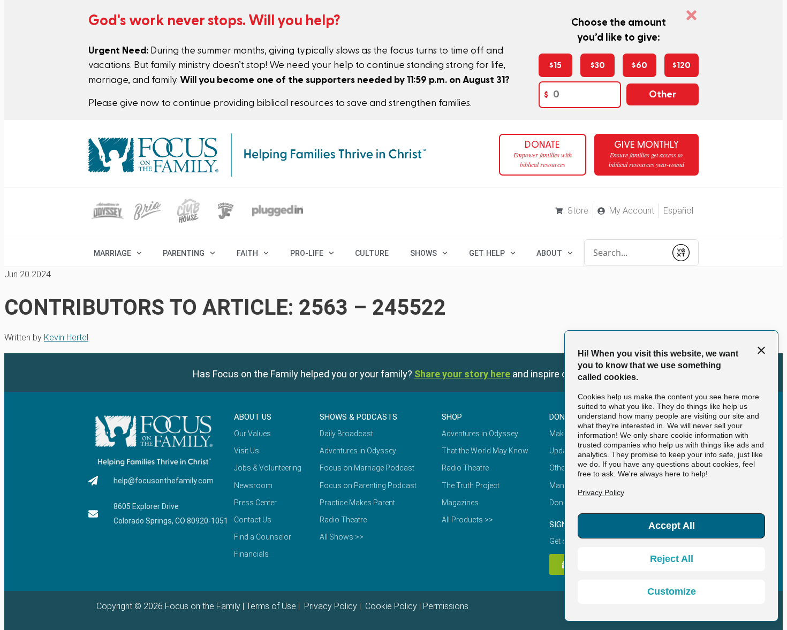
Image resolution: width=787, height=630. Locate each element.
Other (662, 94)
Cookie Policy (390, 606)
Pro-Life (306, 253)
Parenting (184, 253)
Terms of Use (271, 606)
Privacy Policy (329, 606)
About (549, 253)
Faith (247, 253)
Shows (423, 253)
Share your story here (462, 373)
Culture (372, 253)
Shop (452, 417)
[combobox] (625, 252)
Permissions (445, 606)
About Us (252, 417)
